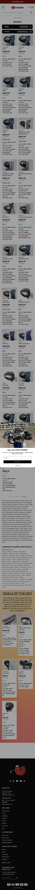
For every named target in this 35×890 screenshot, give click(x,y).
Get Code (17, 461)
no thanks (17, 465)
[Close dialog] (33, 424)
